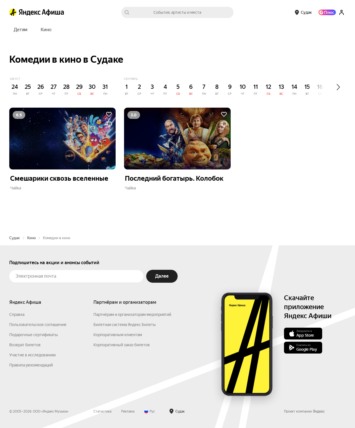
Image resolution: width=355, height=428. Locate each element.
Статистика (102, 411)
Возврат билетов (25, 345)
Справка (16, 314)
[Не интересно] (109, 124)
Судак (14, 238)
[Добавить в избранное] (109, 114)
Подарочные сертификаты (33, 334)
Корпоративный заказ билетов (121, 345)
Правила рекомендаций (31, 365)
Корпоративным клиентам (117, 334)
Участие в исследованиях (32, 355)
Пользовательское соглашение (38, 324)
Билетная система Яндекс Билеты (124, 324)
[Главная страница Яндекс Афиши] (13, 12)
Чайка (15, 188)
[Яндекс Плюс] (327, 12)
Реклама (127, 411)
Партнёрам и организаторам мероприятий (132, 314)
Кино (31, 238)
